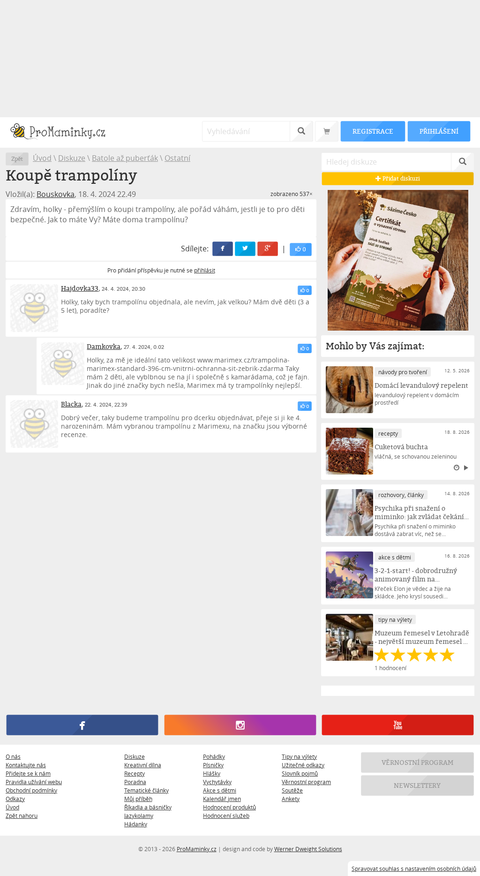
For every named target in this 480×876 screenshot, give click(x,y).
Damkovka (103, 346)
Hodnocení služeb (226, 815)
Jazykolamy (138, 815)
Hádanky (135, 824)
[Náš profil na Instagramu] (239, 725)
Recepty (134, 773)
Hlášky (211, 773)
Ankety (291, 798)
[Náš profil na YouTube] (397, 725)
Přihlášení (439, 131)
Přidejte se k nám (28, 773)
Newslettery (417, 785)
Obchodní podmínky (31, 790)
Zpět (17, 159)
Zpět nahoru (22, 815)
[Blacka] (34, 424)
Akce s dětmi (219, 790)
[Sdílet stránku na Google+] (268, 249)
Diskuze (71, 158)
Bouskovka (56, 194)
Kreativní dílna (142, 765)
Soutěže (292, 790)
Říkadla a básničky (148, 807)
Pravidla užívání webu (34, 781)
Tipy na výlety (299, 756)
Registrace (372, 131)
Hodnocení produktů (229, 807)
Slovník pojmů (300, 773)
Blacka (71, 404)
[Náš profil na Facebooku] (82, 725)
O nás (13, 756)
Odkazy (15, 798)
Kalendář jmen (222, 798)
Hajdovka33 (79, 288)
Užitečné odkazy (303, 765)
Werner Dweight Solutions (308, 849)
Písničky (213, 765)
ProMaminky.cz (197, 849)
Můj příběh (138, 798)
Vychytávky (217, 781)
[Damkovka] (62, 363)
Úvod (42, 158)
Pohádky (214, 756)
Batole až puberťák (125, 158)
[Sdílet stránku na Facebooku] (223, 249)
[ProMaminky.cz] (62, 132)
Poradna (135, 781)
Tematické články (146, 790)
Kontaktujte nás (26, 765)
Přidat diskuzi (400, 178)
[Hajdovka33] (34, 308)
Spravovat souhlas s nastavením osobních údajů (414, 868)
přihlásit (204, 270)
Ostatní (177, 158)
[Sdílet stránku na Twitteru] (245, 249)
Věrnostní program (306, 781)
